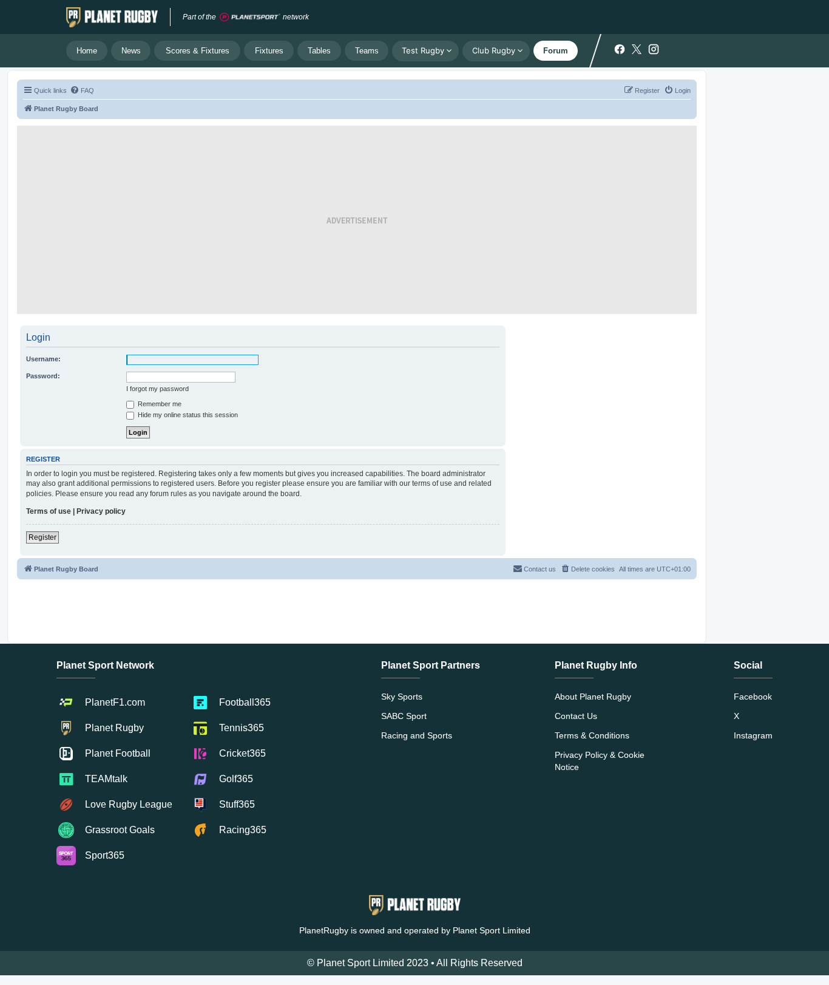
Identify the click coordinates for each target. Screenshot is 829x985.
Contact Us (576, 716)
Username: (43, 359)
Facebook (753, 696)
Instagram (753, 735)
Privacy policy (101, 511)
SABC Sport (404, 716)
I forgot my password (157, 388)
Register (42, 537)
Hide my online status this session (187, 414)
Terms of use (48, 511)
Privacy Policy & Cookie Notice (600, 761)
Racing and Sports (416, 735)
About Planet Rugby (593, 696)
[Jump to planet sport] (250, 17)
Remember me (158, 403)
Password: (43, 376)
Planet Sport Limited (491, 930)
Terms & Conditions (592, 735)
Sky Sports (401, 696)
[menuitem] (82, 90)
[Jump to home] (112, 17)
